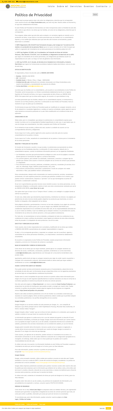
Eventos (89, 6)
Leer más (102, 408)
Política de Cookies (20, 404)
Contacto (102, 6)
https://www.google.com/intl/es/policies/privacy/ (35, 351)
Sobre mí (62, 6)
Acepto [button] (108, 408)
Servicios (76, 6)
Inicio (51, 6)
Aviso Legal (42, 404)
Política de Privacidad (32, 404)
